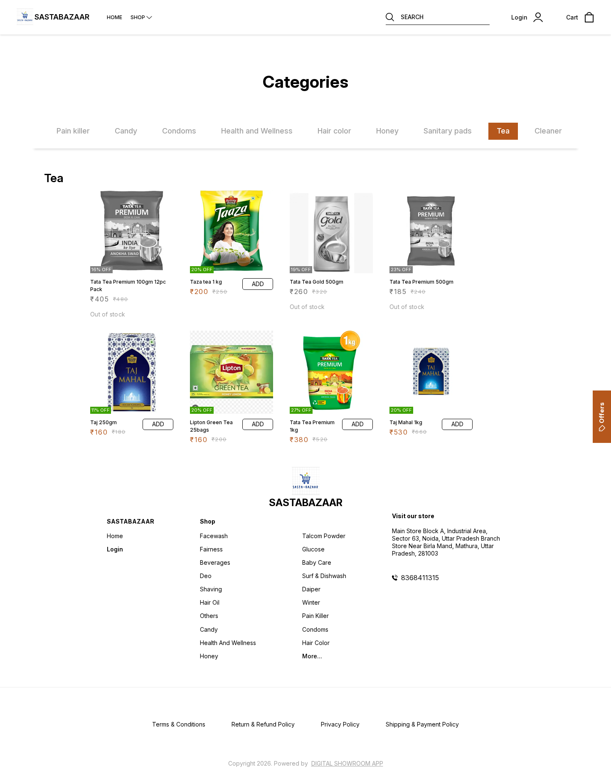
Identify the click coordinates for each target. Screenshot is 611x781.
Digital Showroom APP (347, 763)
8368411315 (420, 577)
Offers (602, 412)
